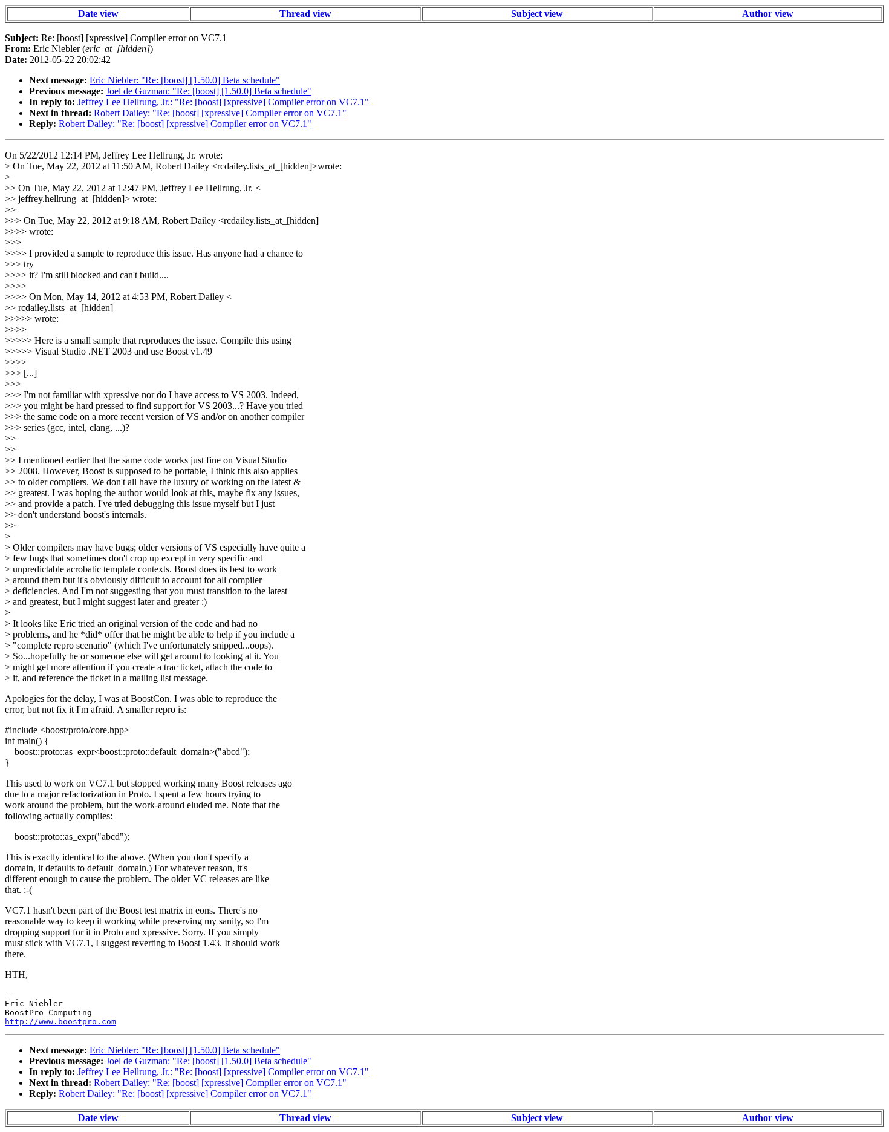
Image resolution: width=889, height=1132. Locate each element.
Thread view (305, 13)
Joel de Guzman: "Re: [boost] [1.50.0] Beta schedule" (208, 91)
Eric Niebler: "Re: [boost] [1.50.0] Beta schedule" (185, 80)
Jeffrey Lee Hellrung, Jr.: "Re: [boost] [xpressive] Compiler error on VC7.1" (223, 102)
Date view (98, 13)
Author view (767, 13)
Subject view (537, 13)
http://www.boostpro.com (60, 1021)
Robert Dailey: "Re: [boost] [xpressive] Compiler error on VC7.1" (220, 113)
